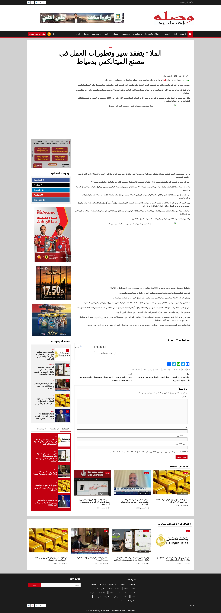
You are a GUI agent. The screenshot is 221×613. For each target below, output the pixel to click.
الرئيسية (183, 34)
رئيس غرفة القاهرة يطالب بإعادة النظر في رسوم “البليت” (44, 385)
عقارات (115, 34)
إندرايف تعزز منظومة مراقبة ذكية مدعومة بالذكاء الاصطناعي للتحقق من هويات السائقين (44, 370)
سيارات (51, 364)
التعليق (184, 396)
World (126, 588)
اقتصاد (167, 34)
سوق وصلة (126, 34)
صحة (133, 596)
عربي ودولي (97, 34)
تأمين (119, 592)
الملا (164, 80)
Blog (192, 605)
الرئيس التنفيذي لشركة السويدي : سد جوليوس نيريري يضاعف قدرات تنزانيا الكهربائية (135, 501)
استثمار (86, 34)
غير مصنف (97, 596)
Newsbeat (112, 584)
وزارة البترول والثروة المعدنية (151, 369)
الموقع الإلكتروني (181, 443)
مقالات (121, 600)
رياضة (107, 34)
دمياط (184, 369)
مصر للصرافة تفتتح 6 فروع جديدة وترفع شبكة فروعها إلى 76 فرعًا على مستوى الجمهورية (94, 501)
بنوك (52, 349)
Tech (133, 588)
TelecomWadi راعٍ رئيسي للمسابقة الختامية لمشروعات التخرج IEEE (44, 416)
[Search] (53, 34)
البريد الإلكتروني (181, 435)
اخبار (175, 34)
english (122, 584)
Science (103, 584)
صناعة (126, 596)
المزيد (78, 34)
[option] (51, 355)
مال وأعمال (137, 34)
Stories (93, 584)
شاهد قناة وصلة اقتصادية (37, 34)
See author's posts (105, 353)
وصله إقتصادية (136, 369)
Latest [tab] (65, 429)
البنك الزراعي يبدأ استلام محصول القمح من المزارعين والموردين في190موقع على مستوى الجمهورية (161, 377)
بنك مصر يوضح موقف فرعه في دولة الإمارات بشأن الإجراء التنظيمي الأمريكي (45, 355)
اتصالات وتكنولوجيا (152, 34)
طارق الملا (177, 369)
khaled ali (100, 346)
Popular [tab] (53, 429)
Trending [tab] (40, 429)
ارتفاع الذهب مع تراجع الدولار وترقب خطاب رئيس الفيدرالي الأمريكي (44, 401)
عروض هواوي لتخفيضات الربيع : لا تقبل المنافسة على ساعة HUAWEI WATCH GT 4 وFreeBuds (106, 377)
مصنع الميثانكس (167, 369)
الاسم (185, 427)
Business (132, 584)
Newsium (131, 610)
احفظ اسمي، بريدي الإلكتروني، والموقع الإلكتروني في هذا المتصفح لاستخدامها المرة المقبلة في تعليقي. (148, 451)
